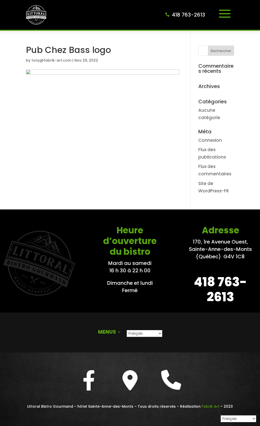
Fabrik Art (210, 406)
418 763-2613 (188, 14)
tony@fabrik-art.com (51, 60)
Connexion (210, 140)
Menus (107, 332)
